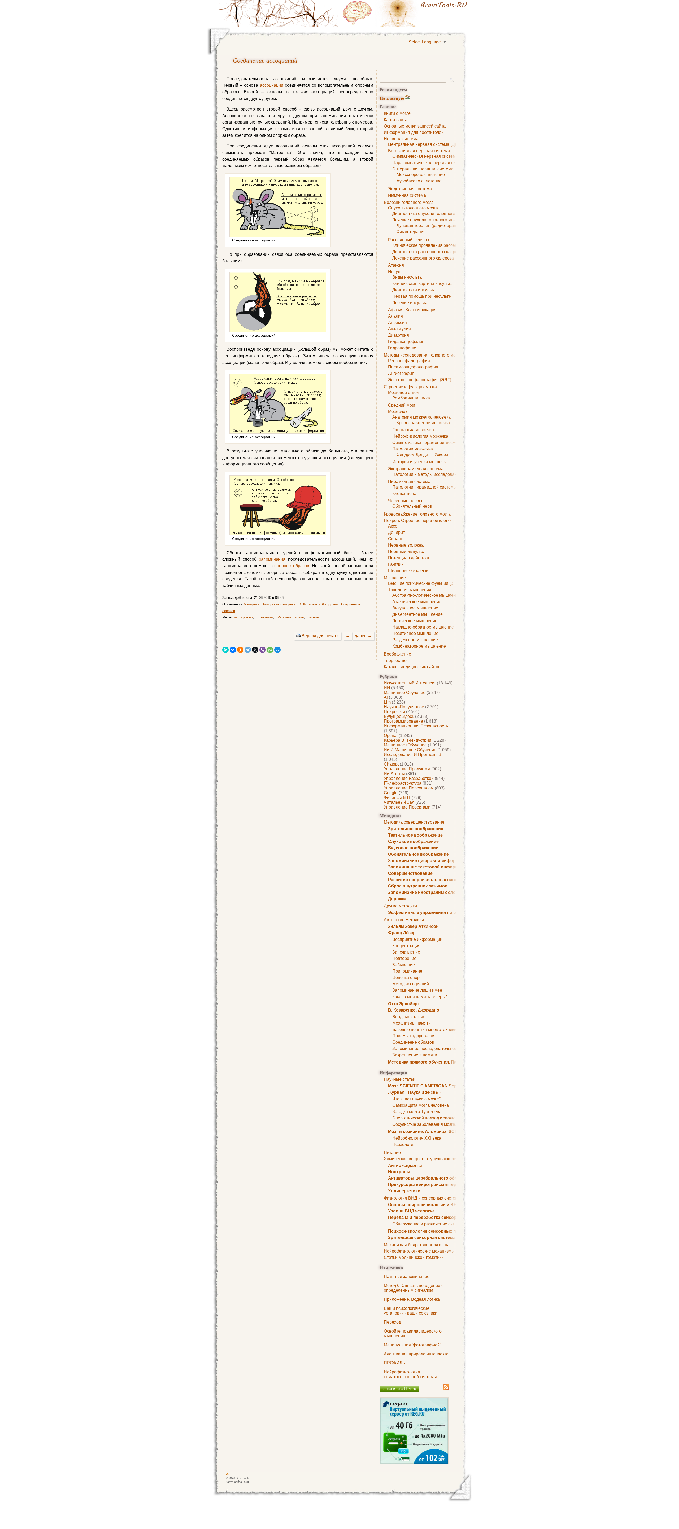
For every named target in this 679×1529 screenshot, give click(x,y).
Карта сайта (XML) (238, 1481)
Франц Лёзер (402, 932)
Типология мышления (409, 589)
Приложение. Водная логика (412, 1299)
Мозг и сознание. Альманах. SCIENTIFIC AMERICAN (442, 1131)
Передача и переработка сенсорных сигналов (437, 1217)
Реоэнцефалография (409, 360)
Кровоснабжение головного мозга (417, 514)
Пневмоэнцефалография (413, 367)
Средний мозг (401, 405)
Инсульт (396, 271)
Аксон (394, 526)
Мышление (395, 577)
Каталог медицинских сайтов (412, 667)
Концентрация (406, 945)
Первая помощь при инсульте (421, 296)
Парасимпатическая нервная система (429, 162)
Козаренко (264, 617)
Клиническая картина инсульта (422, 283)
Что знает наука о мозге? (416, 1099)
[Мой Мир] (277, 650)
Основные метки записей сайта (415, 126)
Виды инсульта (407, 277)
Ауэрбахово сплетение (419, 181)
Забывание (403, 965)
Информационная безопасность (416, 726)
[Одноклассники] (240, 650)
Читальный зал (399, 802)
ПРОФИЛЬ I (395, 1363)
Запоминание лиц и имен (417, 990)
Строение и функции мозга (410, 387)
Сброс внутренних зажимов (417, 886)
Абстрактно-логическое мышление (426, 595)
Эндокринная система (410, 189)
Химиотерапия (411, 232)
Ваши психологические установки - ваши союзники (410, 1310)
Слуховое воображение (413, 841)
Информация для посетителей (414, 132)
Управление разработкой (409, 778)
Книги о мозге (397, 113)
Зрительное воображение (415, 829)
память (313, 617)
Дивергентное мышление (417, 614)
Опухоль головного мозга (413, 208)
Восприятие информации (417, 939)
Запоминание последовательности (426, 1048)
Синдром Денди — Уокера (422, 454)
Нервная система (401, 139)
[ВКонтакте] (233, 650)
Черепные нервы (405, 500)
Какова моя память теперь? (419, 996)
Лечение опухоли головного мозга (425, 220)
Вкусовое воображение (413, 848)
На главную (392, 98)
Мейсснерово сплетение (421, 174)
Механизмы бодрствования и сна (417, 1244)
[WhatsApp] (270, 650)
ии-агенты (394, 773)
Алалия (395, 316)
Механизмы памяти (411, 1023)
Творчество (395, 660)
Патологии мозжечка (412, 449)
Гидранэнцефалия (406, 341)
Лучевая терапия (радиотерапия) (429, 225)
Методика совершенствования (414, 822)
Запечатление (406, 952)
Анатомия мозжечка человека (421, 417)
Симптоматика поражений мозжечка (428, 442)
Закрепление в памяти (414, 1055)
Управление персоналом (409, 788)
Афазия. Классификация (412, 309)
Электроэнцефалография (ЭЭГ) (419, 379)
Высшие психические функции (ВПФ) (424, 583)
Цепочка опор (406, 977)
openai (391, 735)
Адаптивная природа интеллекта (416, 1354)
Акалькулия (399, 329)
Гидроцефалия (402, 348)
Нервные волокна (406, 545)
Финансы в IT (397, 797)
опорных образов (291, 566)
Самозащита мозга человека (420, 1105)
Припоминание (407, 971)
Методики (251, 604)
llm (387, 702)
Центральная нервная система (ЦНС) (425, 144)
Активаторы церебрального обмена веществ (436, 1178)
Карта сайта (395, 119)
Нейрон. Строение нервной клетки (418, 520)
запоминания (272, 559)
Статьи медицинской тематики (414, 1257)
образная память (290, 617)
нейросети (394, 711)
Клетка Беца (404, 493)
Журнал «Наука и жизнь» (414, 1092)
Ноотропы (399, 1172)
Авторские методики (404, 919)
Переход (392, 1322)
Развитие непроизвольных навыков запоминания (441, 879)
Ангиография (401, 373)
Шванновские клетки (408, 570)
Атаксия (396, 265)
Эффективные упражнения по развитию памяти (439, 912)
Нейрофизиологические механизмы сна (423, 1251)
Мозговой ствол (403, 392)
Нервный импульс (406, 551)
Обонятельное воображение (418, 854)
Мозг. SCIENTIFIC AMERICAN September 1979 (434, 1086)
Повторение (404, 958)
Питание (392, 1152)
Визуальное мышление (415, 608)
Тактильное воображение (415, 835)
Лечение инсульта (410, 302)
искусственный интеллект (410, 683)
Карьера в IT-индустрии (407, 740)
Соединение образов (413, 1042)
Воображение (397, 654)
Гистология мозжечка (413, 430)
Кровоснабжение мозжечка (423, 422)
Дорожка (397, 899)
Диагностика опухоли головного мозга (429, 213)
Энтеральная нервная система (423, 169)
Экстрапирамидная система (415, 469)
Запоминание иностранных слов (423, 892)
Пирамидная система (409, 481)
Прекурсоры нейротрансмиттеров (425, 1184)
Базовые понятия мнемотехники (424, 1029)
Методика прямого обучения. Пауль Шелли (434, 1062)
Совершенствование (410, 873)
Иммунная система (407, 195)
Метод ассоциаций (410, 984)
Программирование (403, 721)
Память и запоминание (406, 1276)
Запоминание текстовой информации (428, 867)
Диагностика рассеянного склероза (427, 251)
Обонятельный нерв (412, 506)
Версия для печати (320, 636)
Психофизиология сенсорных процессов (432, 1231)
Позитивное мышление (415, 633)
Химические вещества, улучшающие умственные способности (445, 1159)
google (391, 792)
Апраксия (397, 322)
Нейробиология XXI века (416, 1138)
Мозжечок (397, 411)
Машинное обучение (404, 692)
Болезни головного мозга (409, 202)
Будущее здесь (399, 716)
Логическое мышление (414, 620)
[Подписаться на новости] (446, 1389)
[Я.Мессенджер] (225, 650)
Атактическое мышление (416, 601)
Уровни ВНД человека (411, 1211)
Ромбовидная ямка (411, 398)
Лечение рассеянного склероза (423, 258)
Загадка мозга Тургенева (417, 1111)
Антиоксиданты (405, 1165)
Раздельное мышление (415, 640)
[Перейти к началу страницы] (228, 1475)
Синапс (395, 539)
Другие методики (400, 906)
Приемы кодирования (414, 1036)
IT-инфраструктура (402, 783)
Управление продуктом (407, 769)
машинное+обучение (405, 745)
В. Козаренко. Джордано (413, 1010)
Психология (404, 1144)
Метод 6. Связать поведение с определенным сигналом (413, 1288)
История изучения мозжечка (420, 461)
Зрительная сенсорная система (421, 1237)
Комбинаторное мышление (419, 646)
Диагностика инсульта (414, 290)
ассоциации (271, 85)
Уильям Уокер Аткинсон (413, 926)
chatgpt (391, 764)
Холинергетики (404, 1191)
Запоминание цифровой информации (428, 860)
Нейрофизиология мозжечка (420, 436)
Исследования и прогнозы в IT (415, 754)
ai (386, 697)
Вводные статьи (408, 1016)
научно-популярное (404, 707)
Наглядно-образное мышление (423, 627)
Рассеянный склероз (408, 240)
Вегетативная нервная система (419, 150)
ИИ (387, 688)
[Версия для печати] (298, 636)
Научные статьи (399, 1079)
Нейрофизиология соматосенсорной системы (410, 1374)
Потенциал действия (408, 558)
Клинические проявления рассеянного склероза (439, 245)
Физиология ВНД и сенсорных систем (421, 1198)
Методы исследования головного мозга (423, 355)
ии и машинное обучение (410, 750)
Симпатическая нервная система (425, 156)
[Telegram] (248, 650)
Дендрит (396, 532)
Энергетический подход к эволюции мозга (433, 1118)
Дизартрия (398, 335)
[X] (255, 650)
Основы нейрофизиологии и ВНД (424, 1204)
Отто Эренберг (403, 1003)
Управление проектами (407, 807)
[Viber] (262, 650)
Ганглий (396, 564)
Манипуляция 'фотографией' (412, 1345)
